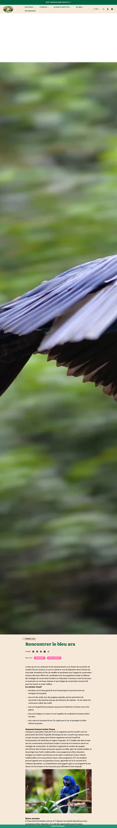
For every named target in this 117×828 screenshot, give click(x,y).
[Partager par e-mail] (45, 651)
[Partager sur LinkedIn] (37, 651)
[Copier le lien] (48, 651)
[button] (103, 9)
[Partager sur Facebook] (33, 651)
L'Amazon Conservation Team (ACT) (39, 732)
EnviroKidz (40, 658)
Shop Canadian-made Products (58, 2)
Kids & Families (54, 658)
